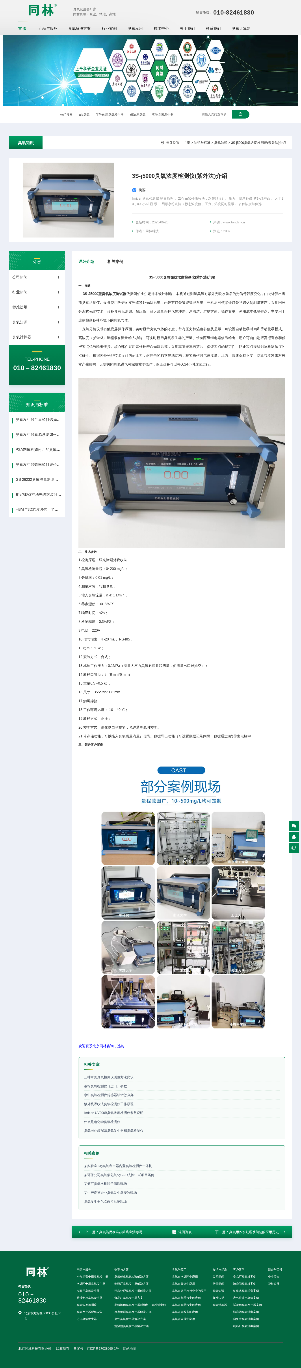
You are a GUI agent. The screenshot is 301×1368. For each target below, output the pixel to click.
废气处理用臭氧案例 (246, 1297)
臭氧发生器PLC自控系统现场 (105, 1201)
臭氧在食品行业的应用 (186, 1305)
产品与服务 (48, 28)
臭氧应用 (135, 28)
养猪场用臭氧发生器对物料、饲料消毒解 (140, 1305)
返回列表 (185, 1232)
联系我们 (213, 28)
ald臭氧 (84, 114)
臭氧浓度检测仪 (87, 1305)
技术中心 (161, 28)
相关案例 (115, 261)
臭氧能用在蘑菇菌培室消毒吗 (120, 1232)
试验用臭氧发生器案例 (247, 1305)
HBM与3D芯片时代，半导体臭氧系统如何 (39, 509)
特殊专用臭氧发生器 (89, 1297)
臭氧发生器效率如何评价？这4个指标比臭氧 (39, 464)
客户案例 (239, 1269)
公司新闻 (19, 277)
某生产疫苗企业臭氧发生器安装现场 (110, 1193)
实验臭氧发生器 (162, 114)
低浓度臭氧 (137, 114)
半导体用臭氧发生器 (110, 114)
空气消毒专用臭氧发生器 (92, 1276)
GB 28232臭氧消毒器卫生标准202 (39, 479)
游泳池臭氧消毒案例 (246, 1312)
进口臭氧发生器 (87, 1319)
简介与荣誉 (275, 1269)
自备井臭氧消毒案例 (246, 1319)
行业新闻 (19, 292)
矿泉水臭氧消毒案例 (246, 1290)
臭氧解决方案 (79, 28)
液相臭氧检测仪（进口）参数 (105, 1086)
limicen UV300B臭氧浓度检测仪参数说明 (113, 1113)
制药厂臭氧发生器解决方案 (131, 1283)
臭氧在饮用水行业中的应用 (189, 1290)
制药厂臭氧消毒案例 (246, 1326)
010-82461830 (233, 12)
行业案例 (109, 28)
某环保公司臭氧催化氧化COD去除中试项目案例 (119, 1175)
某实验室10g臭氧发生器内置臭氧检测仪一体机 (118, 1166)
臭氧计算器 (241, 28)
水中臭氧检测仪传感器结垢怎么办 (109, 1095)
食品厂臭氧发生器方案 (128, 1297)
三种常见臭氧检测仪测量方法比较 (109, 1077)
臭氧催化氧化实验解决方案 (131, 1276)
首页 (23, 28)
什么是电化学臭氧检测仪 (102, 1122)
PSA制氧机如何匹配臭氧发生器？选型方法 (39, 449)
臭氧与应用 (179, 1269)
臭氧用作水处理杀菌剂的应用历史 (254, 1232)
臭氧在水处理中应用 (185, 1276)
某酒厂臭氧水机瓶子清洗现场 (105, 1184)
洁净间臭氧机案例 (244, 1283)
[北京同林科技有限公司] (42, 9)
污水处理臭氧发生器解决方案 (133, 1290)
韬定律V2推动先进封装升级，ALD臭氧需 (39, 494)
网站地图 (129, 1348)
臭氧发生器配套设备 (89, 1312)
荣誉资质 (273, 1283)
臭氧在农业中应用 (183, 1319)
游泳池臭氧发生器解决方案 (131, 1326)
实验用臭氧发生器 (88, 1290)
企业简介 (273, 1276)
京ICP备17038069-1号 (103, 1348)
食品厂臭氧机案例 (244, 1276)
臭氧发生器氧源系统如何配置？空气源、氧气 (39, 434)
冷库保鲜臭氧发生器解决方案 (133, 1312)
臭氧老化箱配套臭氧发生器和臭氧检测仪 (113, 1130)
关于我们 (187, 28)
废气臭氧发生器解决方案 (130, 1319)
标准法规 (19, 307)
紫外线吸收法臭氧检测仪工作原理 (109, 1104)
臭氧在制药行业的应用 (186, 1297)
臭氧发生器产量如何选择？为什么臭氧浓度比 (39, 420)
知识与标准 (202, 143)
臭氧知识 (26, 143)
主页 (187, 143)
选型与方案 (121, 1269)
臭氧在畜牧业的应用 (185, 1312)
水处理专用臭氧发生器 (91, 1283)
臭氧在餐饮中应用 (183, 1283)
